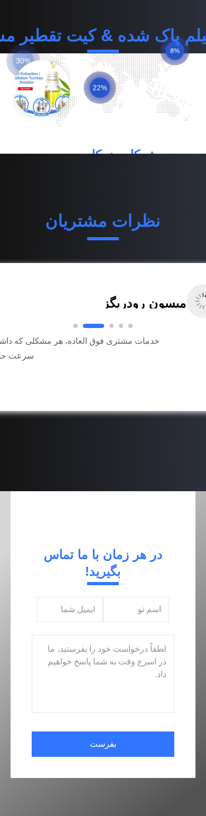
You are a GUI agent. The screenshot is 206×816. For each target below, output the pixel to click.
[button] (42, 370)
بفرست (103, 743)
